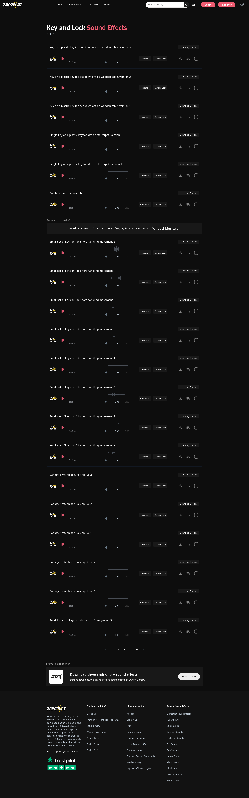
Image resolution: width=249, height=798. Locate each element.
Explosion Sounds (175, 738)
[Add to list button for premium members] (188, 58)
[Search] (186, 5)
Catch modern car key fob (66, 193)
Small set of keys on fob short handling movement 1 (82, 445)
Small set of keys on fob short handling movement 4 (82, 358)
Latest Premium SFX (136, 744)
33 (137, 650)
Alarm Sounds (173, 762)
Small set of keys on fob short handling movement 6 (82, 300)
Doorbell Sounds (175, 732)
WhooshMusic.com (167, 228)
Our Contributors (135, 750)
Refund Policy (93, 726)
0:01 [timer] (117, 62)
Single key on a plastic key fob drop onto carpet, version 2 (86, 135)
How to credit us (135, 732)
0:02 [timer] (117, 285)
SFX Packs (93, 4)
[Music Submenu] (112, 5)
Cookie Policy (93, 744)
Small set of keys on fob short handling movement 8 (82, 241)
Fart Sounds (172, 744)
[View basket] (242, 5)
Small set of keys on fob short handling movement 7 (82, 270)
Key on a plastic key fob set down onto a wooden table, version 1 (90, 106)
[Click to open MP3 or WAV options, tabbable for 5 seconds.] (180, 58)
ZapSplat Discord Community (141, 756)
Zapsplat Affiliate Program (139, 768)
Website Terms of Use (97, 732)
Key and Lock (87, 28)
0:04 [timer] (117, 372)
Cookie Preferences (96, 750)
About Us (131, 714)
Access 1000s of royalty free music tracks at (108, 228)
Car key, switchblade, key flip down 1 (73, 591)
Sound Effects (74, 4)
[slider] (99, 55)
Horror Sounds (174, 756)
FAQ (129, 726)
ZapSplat (73, 62)
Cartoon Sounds (174, 774)
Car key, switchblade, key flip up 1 (71, 533)
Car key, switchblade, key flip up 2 (71, 504)
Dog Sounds (173, 750)
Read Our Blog (134, 762)
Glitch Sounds (173, 768)
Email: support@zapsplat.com (63, 751)
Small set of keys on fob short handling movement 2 (82, 416)
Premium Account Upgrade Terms (103, 720)
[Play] (63, 58)
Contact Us (132, 720)
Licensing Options (188, 47)
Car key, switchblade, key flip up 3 (71, 474)
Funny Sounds (174, 720)
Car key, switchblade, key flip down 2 (73, 562)
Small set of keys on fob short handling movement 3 (82, 387)
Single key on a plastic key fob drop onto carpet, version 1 (86, 164)
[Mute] (106, 62)
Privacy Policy (93, 738)
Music (107, 4)
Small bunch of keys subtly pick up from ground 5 (81, 620)
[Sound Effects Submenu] (83, 5)
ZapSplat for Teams (136, 738)
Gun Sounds (173, 726)
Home (59, 4)
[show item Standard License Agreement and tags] (196, 58)
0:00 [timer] (127, 62)
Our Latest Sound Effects (179, 714)
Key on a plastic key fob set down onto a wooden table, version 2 (90, 76)
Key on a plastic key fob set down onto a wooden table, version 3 (90, 47)
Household (145, 58)
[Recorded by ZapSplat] (53, 58)
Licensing (91, 714)
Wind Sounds (173, 780)
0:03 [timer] (117, 256)
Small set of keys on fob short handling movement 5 (82, 329)
